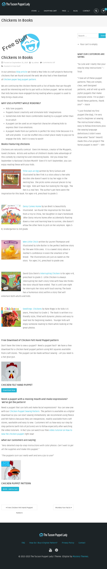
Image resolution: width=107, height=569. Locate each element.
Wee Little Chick (30, 242)
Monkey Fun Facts (62, 508)
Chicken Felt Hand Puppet (16, 384)
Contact (86, 11)
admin (36, 62)
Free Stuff (16, 66)
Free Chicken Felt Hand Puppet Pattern (20, 508)
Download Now (9, 390)
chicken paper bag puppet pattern (20, 79)
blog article (21, 72)
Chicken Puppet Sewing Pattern (24, 411)
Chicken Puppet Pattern (16, 483)
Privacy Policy (68, 543)
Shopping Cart (50, 11)
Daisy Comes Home (32, 206)
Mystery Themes (80, 556)
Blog (75, 11)
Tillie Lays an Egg (31, 171)
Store (34, 11)
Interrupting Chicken (50, 273)
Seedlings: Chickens (32, 309)
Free (64, 11)
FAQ (23, 543)
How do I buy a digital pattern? (43, 543)
